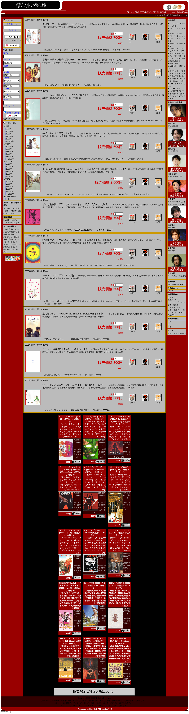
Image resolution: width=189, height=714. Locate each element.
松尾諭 (106, 240)
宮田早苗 (147, 95)
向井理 (104, 60)
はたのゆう (143, 385)
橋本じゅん (116, 62)
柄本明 (64, 136)
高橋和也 (138, 314)
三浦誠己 (50, 207)
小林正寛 (81, 207)
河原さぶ (119, 207)
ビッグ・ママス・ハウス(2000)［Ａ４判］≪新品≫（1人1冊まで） (69, 532)
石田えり (136, 276)
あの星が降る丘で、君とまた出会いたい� (177, 201)
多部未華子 (91, 276)
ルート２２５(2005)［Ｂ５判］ (58, 275)
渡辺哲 (137, 207)
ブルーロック (174, 89)
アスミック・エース (176, 307)
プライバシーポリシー (12, 244)
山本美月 (124, 60)
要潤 (107, 133)
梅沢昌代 (153, 24)
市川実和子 (104, 349)
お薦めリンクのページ (177, 333)
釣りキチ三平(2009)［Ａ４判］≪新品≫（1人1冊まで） (94, 585)
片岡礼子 (115, 169)
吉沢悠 (129, 314)
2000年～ (10, 131)
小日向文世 (131, 385)
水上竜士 (61, 388)
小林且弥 (134, 204)
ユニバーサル (173, 300)
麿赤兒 (91, 172)
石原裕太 (155, 276)
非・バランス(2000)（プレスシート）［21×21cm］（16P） (74, 384)
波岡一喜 (90, 207)
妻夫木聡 (77, 243)
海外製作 (6, 126)
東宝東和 (171, 315)
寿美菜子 (145, 60)
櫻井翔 (89, 133)
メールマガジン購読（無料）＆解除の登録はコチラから (12, 210)
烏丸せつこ (97, 243)
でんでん (102, 136)
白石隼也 (122, 95)
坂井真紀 (125, 204)
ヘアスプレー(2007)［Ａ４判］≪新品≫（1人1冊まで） (69, 419)
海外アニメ (7, 161)
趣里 (52, 98)
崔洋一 (108, 276)
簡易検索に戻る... (10, 119)
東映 (169, 322)
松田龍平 (105, 169)
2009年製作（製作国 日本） (77, 623)
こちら (106, 706)
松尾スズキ (82, 172)
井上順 (68, 98)
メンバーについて (10, 242)
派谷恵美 (121, 385)
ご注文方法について (11, 229)
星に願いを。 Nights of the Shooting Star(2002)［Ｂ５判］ (74, 313)
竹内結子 (121, 314)
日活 (169, 327)
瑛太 (98, 169)
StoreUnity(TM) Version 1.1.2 (100, 709)
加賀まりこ (55, 136)
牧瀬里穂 (92, 316)
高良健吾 (59, 98)
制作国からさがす (10, 220)
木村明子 (109, 352)
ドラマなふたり (175, 33)
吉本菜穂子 (51, 172)
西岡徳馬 (155, 133)
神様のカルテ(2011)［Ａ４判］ (58, 133)
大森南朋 (56, 62)
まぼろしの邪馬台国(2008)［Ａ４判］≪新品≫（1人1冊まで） (119, 585)
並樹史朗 (144, 24)
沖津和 (80, 352)
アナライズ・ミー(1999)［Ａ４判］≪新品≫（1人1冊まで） (119, 532)
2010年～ (10, 129)
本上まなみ (133, 169)
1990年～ (10, 134)
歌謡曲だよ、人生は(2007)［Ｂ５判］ (62, 240)
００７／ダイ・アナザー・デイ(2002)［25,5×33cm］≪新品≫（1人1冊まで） (94, 469)
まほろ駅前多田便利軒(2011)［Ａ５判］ (63, 169)
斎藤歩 (72, 136)
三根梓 (103, 95)
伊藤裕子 (83, 316)
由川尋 (55, 316)
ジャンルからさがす (11, 223)
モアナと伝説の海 (176, 53)
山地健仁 (121, 388)
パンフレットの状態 (11, 237)
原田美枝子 (101, 388)
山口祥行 (144, 204)
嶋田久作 (146, 276)
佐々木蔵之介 (103, 24)
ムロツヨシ (134, 60)
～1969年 (10, 141)
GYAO (170, 291)
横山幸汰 (151, 169)
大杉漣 (114, 240)
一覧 (8, 199)
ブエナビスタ (173, 305)
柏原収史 (153, 385)
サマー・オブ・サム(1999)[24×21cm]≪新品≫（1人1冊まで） (94, 532)
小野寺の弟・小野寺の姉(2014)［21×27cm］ (66, 59)
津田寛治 (71, 207)
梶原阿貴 (46, 316)
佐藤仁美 (124, 24)
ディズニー (172, 297)
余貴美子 (140, 240)
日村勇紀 (100, 207)
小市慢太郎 (72, 27)
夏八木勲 (119, 352)
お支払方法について (11, 232)
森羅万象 (63, 316)
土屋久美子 (51, 388)
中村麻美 (147, 314)
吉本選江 (52, 27)
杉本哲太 (83, 27)
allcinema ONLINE (175, 285)
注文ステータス (181, 15)
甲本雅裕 (71, 352)
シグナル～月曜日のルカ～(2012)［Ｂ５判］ (65, 95)
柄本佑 (143, 169)
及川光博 (65, 62)
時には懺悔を (174, 61)
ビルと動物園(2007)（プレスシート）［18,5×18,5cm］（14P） (76, 204)
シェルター (173, 26)
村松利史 (94, 62)
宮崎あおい (99, 133)
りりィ (53, 352)
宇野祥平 (61, 27)
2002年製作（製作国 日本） (126, 676)
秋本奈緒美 (105, 62)
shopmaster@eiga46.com (177, 12)
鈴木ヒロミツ (56, 243)
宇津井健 (77, 98)
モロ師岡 (75, 62)
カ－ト (157, 15)
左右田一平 (91, 136)
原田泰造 (146, 133)
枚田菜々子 (55, 278)
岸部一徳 (109, 172)
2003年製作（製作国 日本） (102, 671)
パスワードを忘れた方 (12, 40)
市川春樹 (65, 278)
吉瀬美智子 (116, 133)
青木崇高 (97, 240)
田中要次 (127, 276)
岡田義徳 (126, 133)
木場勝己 (155, 60)
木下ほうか (135, 349)
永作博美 (115, 24)
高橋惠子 (86, 243)
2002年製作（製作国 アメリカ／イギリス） (99, 507)
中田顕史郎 (131, 388)
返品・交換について (11, 239)
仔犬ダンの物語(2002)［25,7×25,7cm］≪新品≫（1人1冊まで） (119, 641)
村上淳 (114, 349)
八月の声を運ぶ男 (176, 76)
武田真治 (149, 240)
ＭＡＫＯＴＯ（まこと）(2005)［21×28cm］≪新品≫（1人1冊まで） (70, 641)
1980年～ (10, 136)
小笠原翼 (75, 278)
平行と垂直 (173, 64)
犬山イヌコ (60, 207)
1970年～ (10, 139)
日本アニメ (7, 179)
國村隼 (101, 316)
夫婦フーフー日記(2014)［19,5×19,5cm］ (64, 24)
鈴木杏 (123, 169)
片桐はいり (113, 60)
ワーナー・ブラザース (177, 302)
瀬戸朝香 (107, 243)
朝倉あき (136, 133)
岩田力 (101, 276)
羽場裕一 (90, 388)
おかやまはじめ (134, 95)
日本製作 (6, 144)
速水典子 (81, 388)
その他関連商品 (9, 196)
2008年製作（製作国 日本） (126, 620)
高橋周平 (134, 24)
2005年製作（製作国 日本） (77, 671)
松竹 (169, 324)
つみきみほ (123, 349)
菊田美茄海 (89, 352)
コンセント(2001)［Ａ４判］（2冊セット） (65, 349)
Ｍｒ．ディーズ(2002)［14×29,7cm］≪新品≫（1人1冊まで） (119, 469)
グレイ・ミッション (176, 36)
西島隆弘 (112, 95)
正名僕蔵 (122, 240)
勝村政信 (129, 207)
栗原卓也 (73, 316)
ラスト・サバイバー (176, 23)
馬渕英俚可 (154, 204)
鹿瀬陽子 (100, 352)
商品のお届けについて (12, 234)
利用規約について (10, 247)
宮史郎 (131, 240)
